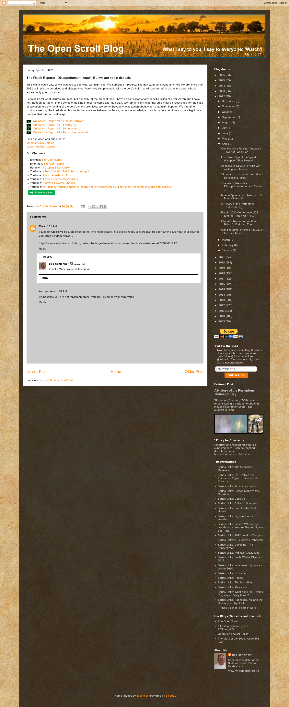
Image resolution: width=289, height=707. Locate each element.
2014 (222, 294)
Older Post (194, 371)
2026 (222, 75)
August (226, 122)
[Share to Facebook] (101, 207)
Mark (42, 226)
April (225, 143)
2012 (222, 305)
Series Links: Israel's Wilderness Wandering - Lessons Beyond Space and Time (240, 527)
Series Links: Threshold (232, 587)
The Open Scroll (52, 159)
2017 (222, 278)
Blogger (170, 695)
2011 (222, 310)
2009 (222, 321)
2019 (222, 267)
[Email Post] (83, 206)
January (227, 250)
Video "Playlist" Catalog (41, 146)
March (226, 239)
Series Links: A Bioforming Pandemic (240, 539)
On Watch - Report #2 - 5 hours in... (54, 124)
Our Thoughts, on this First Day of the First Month (242, 231)
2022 (222, 96)
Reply (42, 248)
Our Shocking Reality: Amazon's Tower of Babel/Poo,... (241, 150)
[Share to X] (97, 207)
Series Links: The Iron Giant (235, 582)
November (229, 106)
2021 (222, 257)
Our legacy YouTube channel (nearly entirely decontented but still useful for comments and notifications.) (108, 186)
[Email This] (90, 207)
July (225, 127)
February (228, 245)
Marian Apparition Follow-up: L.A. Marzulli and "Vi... (241, 196)
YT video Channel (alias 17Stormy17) (233, 627)
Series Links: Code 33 (231, 498)
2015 (222, 289)
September (229, 117)
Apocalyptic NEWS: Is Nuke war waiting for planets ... (240, 167)
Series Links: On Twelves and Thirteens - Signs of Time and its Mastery (238, 478)
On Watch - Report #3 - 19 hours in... (55, 128)
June (225, 133)
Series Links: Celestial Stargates (238, 503)
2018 (222, 273)
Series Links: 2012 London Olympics (240, 535)
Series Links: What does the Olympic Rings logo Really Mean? (240, 593)
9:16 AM (52, 226)
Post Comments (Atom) (58, 380)
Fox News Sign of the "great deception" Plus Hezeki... (238, 159)
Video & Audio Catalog (40, 142)
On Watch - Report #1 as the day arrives (57, 120)
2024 (222, 85)
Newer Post (37, 371)
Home (116, 371)
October (227, 111)
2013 (222, 300)
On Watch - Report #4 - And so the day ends (60, 132)
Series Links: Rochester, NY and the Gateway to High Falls (240, 601)
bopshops (142, 695)
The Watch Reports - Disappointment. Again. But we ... (241, 186)
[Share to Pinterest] (105, 207)
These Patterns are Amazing (60, 178)
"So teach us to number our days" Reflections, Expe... (242, 176)
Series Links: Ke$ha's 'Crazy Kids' (239, 552)
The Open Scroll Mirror (55, 167)
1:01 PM (79, 263)
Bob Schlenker (58, 263)
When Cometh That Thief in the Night (66, 171)
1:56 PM (61, 291)
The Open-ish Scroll (55, 175)
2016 (222, 283)
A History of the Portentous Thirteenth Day (237, 205)
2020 (222, 262)
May (225, 138)
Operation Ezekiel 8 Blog (233, 633)
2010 (222, 316)
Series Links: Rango (230, 577)
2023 (222, 91)
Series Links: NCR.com (232, 573)
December (229, 101)
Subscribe (236, 375)
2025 (222, 80)
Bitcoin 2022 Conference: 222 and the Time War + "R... (239, 214)
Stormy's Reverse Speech (59, 182)
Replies (47, 256)
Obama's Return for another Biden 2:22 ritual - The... (238, 223)
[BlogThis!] (94, 207)
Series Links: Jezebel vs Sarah (237, 486)
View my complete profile (243, 670)
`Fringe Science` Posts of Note (237, 607)
